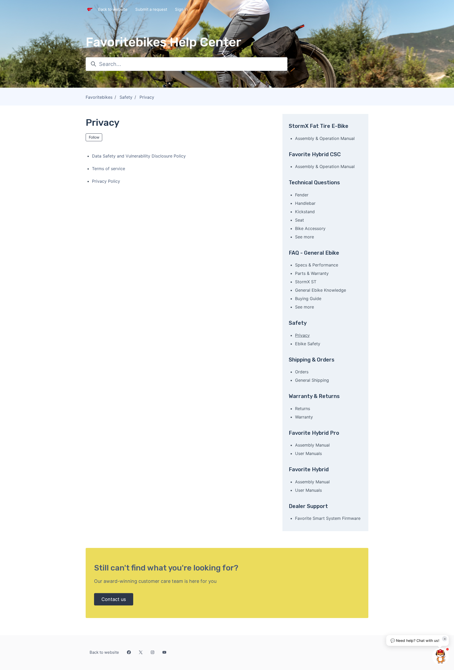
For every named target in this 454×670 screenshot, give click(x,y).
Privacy (147, 97)
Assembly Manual (312, 445)
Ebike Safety (307, 343)
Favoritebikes (99, 97)
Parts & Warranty (312, 273)
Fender (301, 194)
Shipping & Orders (311, 360)
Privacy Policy (106, 181)
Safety (126, 97)
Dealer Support (308, 506)
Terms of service (108, 168)
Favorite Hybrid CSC (315, 154)
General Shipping (312, 380)
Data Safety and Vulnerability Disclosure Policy (139, 156)
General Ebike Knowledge (320, 290)
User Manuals (308, 453)
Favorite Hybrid (309, 469)
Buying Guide (308, 298)
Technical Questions (314, 182)
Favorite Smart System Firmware (327, 518)
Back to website (112, 9)
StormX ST (305, 281)
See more (304, 236)
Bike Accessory (310, 228)
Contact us (113, 599)
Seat (299, 220)
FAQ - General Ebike (314, 253)
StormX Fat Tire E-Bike (318, 126)
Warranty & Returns (314, 396)
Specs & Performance (316, 265)
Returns (302, 408)
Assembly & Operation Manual (325, 138)
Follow (94, 137)
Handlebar (305, 203)
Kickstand (305, 211)
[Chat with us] (440, 656)
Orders (301, 371)
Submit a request (151, 9)
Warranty (304, 417)
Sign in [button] (181, 9)
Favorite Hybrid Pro (314, 433)
